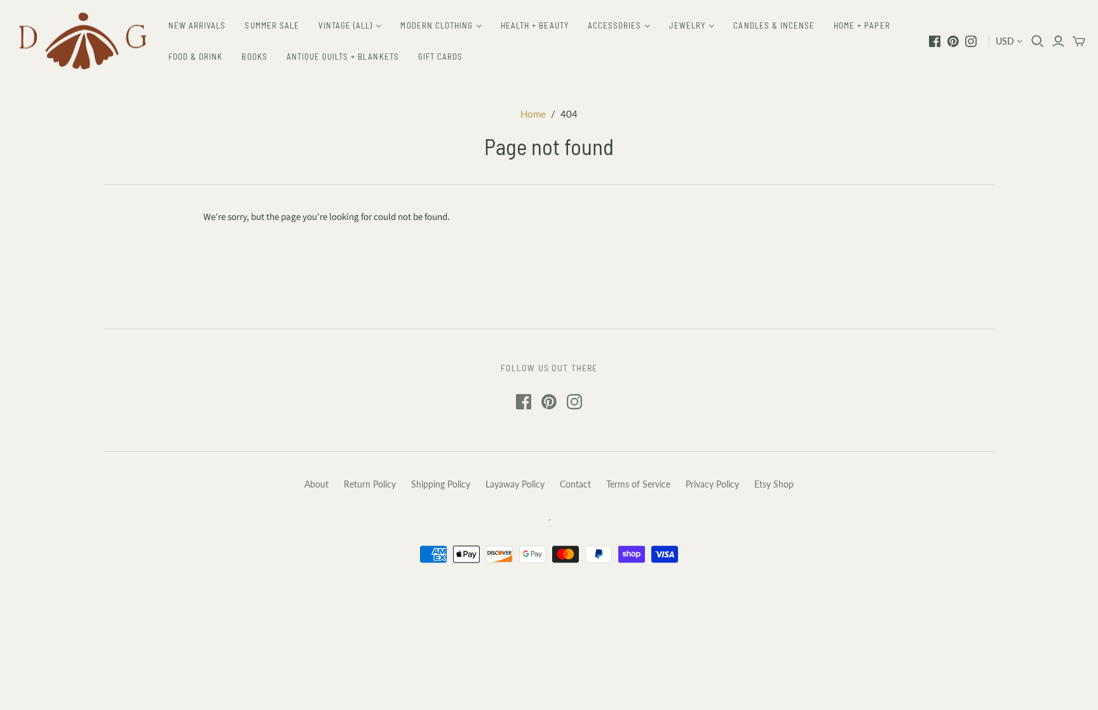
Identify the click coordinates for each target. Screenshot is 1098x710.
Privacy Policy (712, 484)
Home (533, 113)
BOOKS (254, 56)
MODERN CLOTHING (436, 25)
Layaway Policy (515, 484)
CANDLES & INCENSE (774, 25)
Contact (575, 484)
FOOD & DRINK (195, 56)
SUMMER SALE (272, 25)
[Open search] (1037, 41)
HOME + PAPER (862, 25)
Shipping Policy (440, 484)
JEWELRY (687, 25)
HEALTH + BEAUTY (535, 25)
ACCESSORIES (614, 25)
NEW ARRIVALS (197, 25)
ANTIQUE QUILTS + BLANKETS (343, 56)
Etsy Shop (774, 484)
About (316, 484)
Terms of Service (638, 484)
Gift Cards (440, 56)
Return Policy (370, 484)
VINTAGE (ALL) (345, 25)
